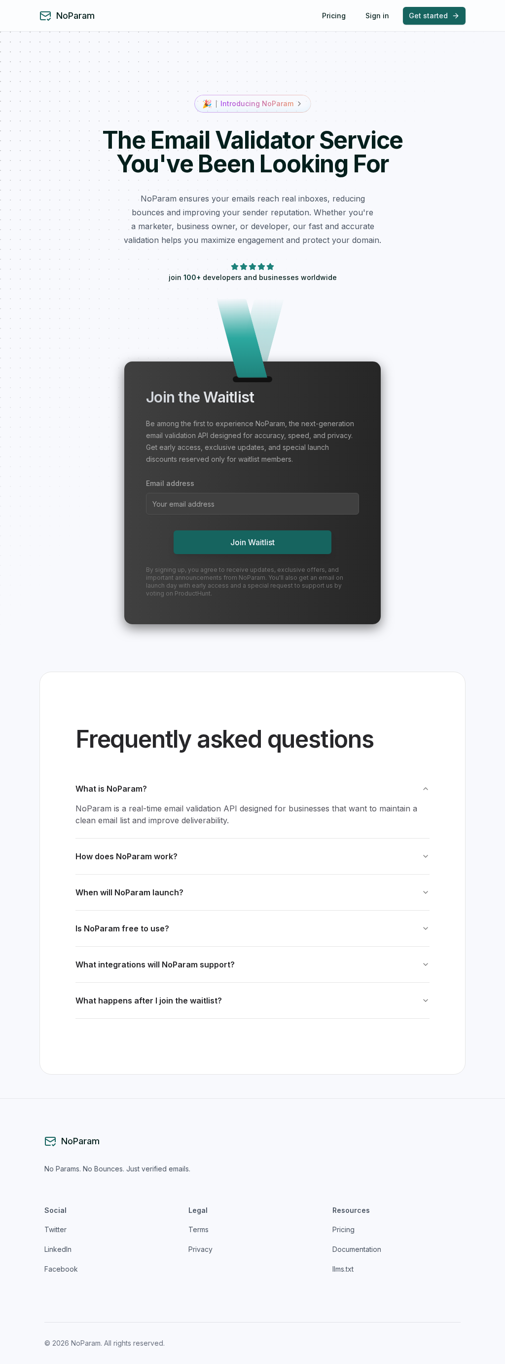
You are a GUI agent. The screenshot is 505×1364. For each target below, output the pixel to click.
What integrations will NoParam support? (155, 964)
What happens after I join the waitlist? (148, 1000)
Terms (198, 1229)
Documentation (356, 1249)
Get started (428, 15)
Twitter (55, 1229)
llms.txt (343, 1269)
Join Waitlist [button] (252, 542)
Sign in (377, 15)
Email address (170, 483)
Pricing (334, 15)
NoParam (75, 15)
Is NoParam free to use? (122, 928)
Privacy (200, 1249)
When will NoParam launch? (129, 892)
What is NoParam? (111, 789)
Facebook (61, 1269)
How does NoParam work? (126, 856)
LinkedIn (58, 1249)
